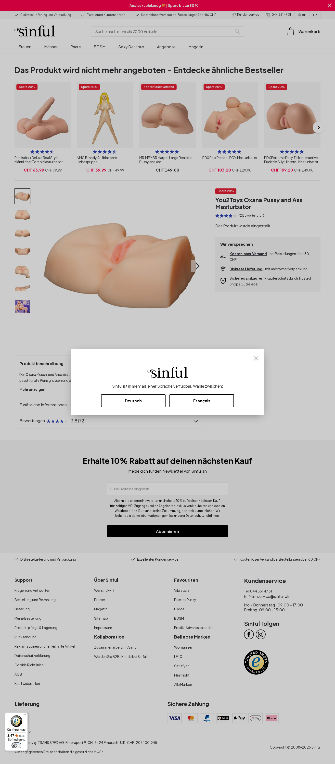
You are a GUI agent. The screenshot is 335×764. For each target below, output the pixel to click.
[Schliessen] (256, 358)
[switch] (16, 745)
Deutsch (133, 400)
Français (201, 400)
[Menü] (25, 715)
